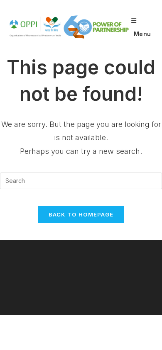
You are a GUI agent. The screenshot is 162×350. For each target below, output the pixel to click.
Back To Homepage (81, 214)
